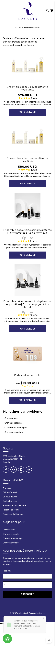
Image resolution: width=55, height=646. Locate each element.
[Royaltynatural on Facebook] (6, 469)
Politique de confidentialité (14, 505)
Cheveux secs (11, 418)
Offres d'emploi (10, 492)
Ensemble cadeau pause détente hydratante (27, 88)
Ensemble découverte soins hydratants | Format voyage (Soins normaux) (27, 231)
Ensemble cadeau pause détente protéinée (27, 160)
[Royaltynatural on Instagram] (21, 469)
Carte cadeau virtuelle (27, 375)
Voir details (27, 112)
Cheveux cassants (14, 423)
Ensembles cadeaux (32, 27)
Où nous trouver (10, 497)
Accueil (18, 27)
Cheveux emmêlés (14, 432)
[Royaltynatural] (27, 10)
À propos (7, 488)
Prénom (7, 570)
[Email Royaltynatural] (28, 469)
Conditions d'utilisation (13, 514)
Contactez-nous (10, 501)
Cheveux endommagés (16, 427)
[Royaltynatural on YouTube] (13, 469)
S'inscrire (27, 594)
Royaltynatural (22, 613)
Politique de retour (11, 510)
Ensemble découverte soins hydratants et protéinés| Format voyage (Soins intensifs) (27, 304)
